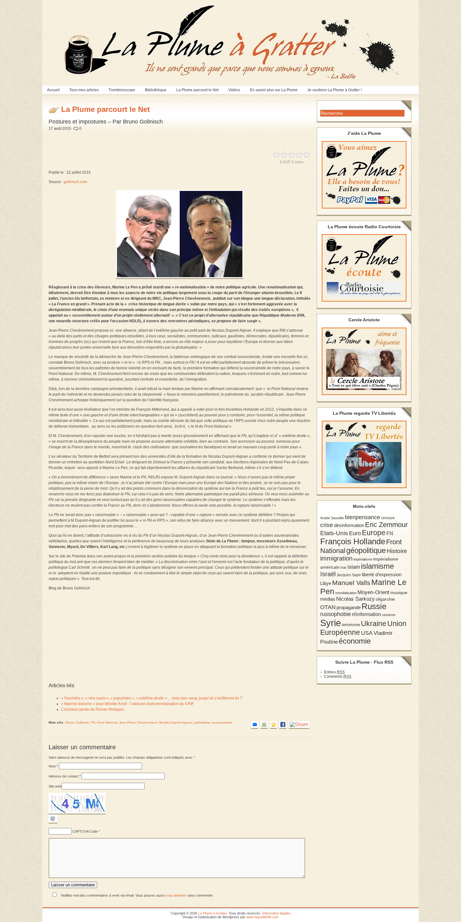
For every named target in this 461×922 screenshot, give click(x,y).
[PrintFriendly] (264, 725)
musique (398, 592)
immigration (336, 558)
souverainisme (222, 722)
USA (367, 633)
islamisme (377, 566)
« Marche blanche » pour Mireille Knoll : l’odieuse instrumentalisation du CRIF (127, 704)
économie (355, 641)
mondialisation (346, 593)
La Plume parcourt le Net (197, 90)
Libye (325, 583)
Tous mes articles (84, 90)
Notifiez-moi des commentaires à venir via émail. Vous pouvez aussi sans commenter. (137, 895)
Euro (355, 533)
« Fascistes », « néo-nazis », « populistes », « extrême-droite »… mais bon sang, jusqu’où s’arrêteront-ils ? (151, 698)
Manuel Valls (351, 582)
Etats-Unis (334, 533)
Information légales (276, 913)
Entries (334, 672)
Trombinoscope (122, 90)
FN (93, 722)
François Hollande (352, 541)
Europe (373, 533)
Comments (337, 676)
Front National (107, 722)
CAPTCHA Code (85, 831)
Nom (53, 766)
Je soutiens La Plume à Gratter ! (334, 90)
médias (327, 599)
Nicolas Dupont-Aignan (175, 722)
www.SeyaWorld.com (262, 917)
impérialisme (362, 559)
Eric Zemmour (386, 525)
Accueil (53, 90)
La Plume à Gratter (212, 913)
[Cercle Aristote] (364, 361)
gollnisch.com (75, 182)
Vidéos (234, 90)
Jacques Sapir (348, 575)
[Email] (254, 725)
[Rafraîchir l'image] (53, 822)
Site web (55, 786)
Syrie (330, 623)
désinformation (349, 525)
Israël (328, 574)
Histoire (397, 551)
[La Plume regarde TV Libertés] (364, 454)
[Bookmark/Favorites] (273, 725)
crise (326, 524)
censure (388, 518)
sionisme (388, 615)
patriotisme (202, 722)
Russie (374, 606)
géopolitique (366, 550)
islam (353, 567)
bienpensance (362, 517)
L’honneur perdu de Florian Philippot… (94, 709)
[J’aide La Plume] (364, 174)
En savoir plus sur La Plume (274, 90)
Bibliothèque (156, 90)
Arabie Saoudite (332, 518)
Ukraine (373, 624)
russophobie (335, 614)
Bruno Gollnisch (77, 722)
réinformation (366, 614)
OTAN (328, 607)
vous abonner (175, 895)
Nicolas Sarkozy (355, 599)
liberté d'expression (381, 574)
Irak (344, 567)
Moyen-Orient (373, 592)
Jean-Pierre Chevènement (138, 722)
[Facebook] (283, 725)
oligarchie (385, 599)
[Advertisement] (196, 137)
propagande (348, 607)
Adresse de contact (65, 776)
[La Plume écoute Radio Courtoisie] (364, 268)
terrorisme (351, 624)
